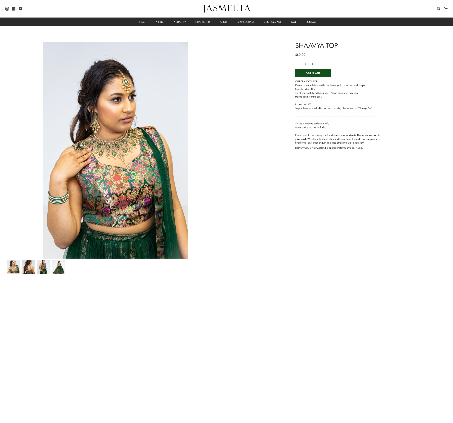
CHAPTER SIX (202, 22)
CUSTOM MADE (273, 22)
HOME (141, 22)
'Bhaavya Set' (365, 108)
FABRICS (159, 22)
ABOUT (224, 22)
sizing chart (321, 135)
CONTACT (311, 22)
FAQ (293, 22)
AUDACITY (180, 22)
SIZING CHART (245, 22)
